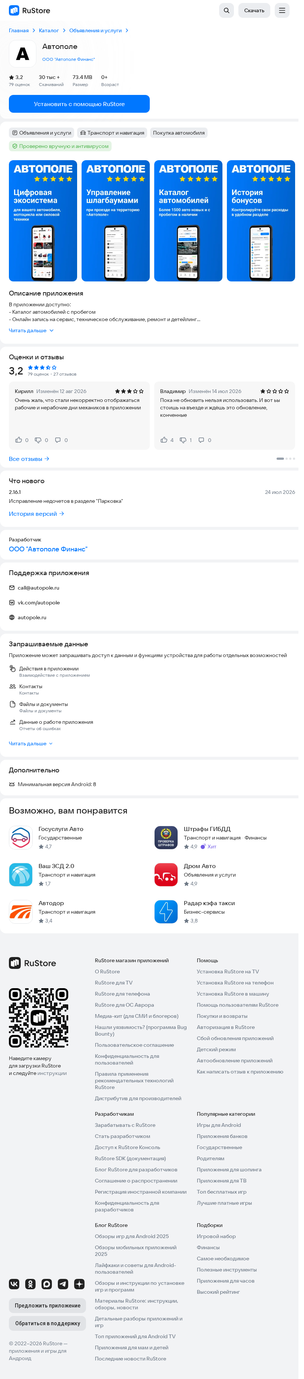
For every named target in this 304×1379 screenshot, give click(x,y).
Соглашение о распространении (136, 1180)
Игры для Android (219, 1125)
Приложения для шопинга (229, 1169)
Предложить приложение (47, 1306)
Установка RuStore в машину (233, 993)
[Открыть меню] (282, 10)
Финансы (208, 1247)
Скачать (254, 10)
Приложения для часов (226, 1280)
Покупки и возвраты (222, 1016)
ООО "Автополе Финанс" (68, 59)
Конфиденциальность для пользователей (127, 1059)
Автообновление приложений (234, 1060)
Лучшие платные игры (224, 1203)
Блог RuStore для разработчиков (136, 1169)
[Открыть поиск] (226, 10)
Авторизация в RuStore (226, 1027)
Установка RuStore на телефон (235, 982)
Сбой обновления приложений (235, 1038)
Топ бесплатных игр (222, 1191)
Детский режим (216, 1049)
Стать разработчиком (122, 1136)
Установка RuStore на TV (228, 971)
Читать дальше (27, 330)
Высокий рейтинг (218, 1292)
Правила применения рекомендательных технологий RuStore (134, 1080)
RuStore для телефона (122, 993)
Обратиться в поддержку (47, 1323)
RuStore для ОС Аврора (124, 1005)
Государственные (219, 1147)
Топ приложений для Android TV (135, 1336)
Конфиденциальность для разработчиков (127, 1206)
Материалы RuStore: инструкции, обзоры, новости (136, 1304)
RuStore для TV (114, 982)
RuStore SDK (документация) (130, 1158)
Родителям (210, 1158)
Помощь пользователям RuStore (237, 1005)
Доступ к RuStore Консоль (127, 1147)
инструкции (52, 1073)
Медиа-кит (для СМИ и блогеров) (136, 1016)
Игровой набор (216, 1236)
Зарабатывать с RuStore (125, 1125)
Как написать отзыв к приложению (240, 1071)
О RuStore (107, 971)
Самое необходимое (223, 1258)
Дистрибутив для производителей (138, 1098)
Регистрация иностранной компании (140, 1191)
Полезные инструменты (227, 1269)
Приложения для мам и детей (131, 1347)
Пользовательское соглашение (134, 1045)
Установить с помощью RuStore (79, 104)
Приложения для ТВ (222, 1180)
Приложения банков (222, 1136)
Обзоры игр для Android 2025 (132, 1236)
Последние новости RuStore (130, 1358)
